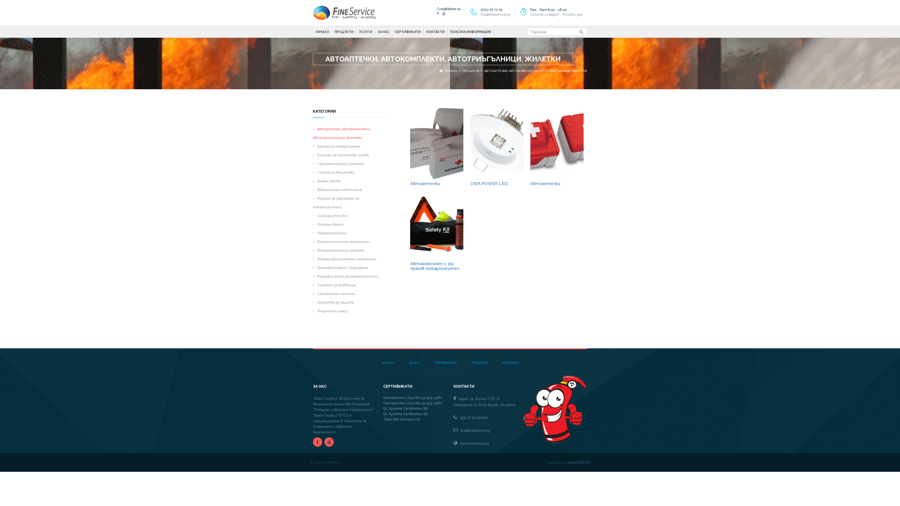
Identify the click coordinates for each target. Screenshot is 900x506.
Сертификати (408, 32)
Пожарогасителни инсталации (342, 242)
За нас (383, 32)
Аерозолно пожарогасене (338, 146)
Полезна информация (470, 32)
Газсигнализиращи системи (340, 164)
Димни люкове (328, 181)
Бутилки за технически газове (342, 155)
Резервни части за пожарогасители (347, 276)
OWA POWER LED (488, 183)
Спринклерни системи (335, 294)
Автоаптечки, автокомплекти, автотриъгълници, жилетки (341, 133)
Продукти (344, 32)
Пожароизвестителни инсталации (346, 259)
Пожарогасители (331, 233)
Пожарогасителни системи (340, 250)
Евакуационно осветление (339, 190)
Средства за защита (335, 302)
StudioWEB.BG (579, 462)
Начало (322, 32)
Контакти (435, 32)
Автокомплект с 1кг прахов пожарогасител (435, 266)
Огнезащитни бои (332, 216)
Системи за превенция (336, 285)
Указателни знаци (332, 311)
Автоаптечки (425, 183)
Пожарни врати (330, 224)
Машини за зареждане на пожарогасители (336, 203)
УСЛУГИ (365, 32)
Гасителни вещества (335, 172)
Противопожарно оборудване (342, 268)
